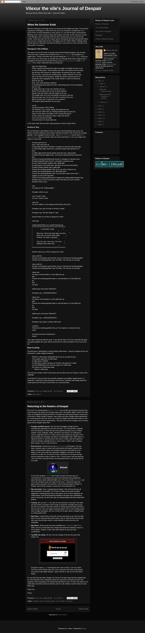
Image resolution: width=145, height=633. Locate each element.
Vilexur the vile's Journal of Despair (64, 8)
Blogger (83, 628)
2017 (100, 106)
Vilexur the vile (111, 50)
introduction (77, 480)
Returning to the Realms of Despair (47, 406)
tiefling (79, 525)
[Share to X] (72, 391)
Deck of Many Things (73, 56)
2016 (100, 109)
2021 (100, 81)
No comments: (59, 391)
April (101, 83)
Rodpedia (98, 35)
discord (47, 601)
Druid (47, 476)
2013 (100, 118)
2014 (100, 115)
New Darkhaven (66, 135)
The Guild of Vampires (103, 31)
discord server (61, 446)
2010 (100, 124)
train (47, 503)
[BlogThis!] (70, 391)
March (102, 87)
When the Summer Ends (41, 24)
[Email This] (68, 391)
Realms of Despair (65, 54)
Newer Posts (32, 609)
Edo (75, 61)
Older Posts (83, 609)
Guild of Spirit (111, 64)
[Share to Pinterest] (76, 391)
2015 (100, 112)
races (58, 601)
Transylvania (69, 61)
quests (39, 394)
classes (41, 601)
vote (45, 567)
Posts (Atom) (62, 615)
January (103, 102)
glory (34, 394)
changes (35, 601)
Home (58, 609)
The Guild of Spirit (101, 28)
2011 (100, 121)
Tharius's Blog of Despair (104, 39)
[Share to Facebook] (74, 391)
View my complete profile (104, 70)
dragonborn (70, 525)
